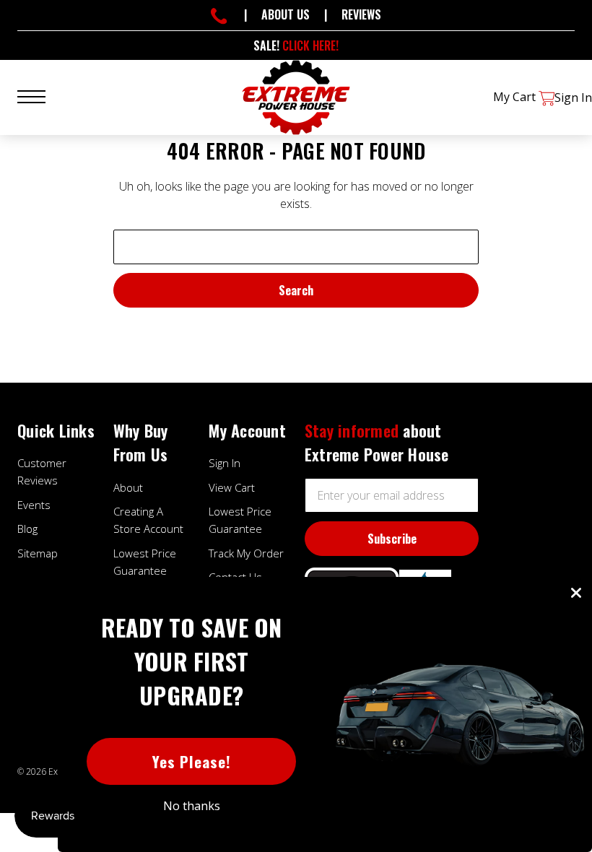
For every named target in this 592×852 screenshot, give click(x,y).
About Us (285, 14)
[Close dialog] (576, 593)
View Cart (232, 487)
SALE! (296, 45)
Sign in (573, 97)
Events (34, 504)
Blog (27, 528)
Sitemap (37, 553)
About (128, 487)
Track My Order (246, 553)
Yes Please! (191, 761)
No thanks (191, 806)
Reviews (361, 14)
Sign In (224, 463)
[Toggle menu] (40, 95)
